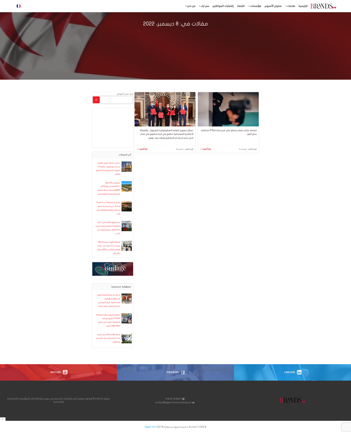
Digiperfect (150, 427)
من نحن (191, 6)
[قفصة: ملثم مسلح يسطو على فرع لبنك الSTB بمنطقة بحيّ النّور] (228, 109)
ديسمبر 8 (180, 149)
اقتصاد (241, 6)
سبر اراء (205, 6)
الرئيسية (303, 6)
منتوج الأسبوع (273, 6)
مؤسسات (255, 6)
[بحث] (96, 99)
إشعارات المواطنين (223, 6)
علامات (291, 6)
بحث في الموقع (125, 94)
